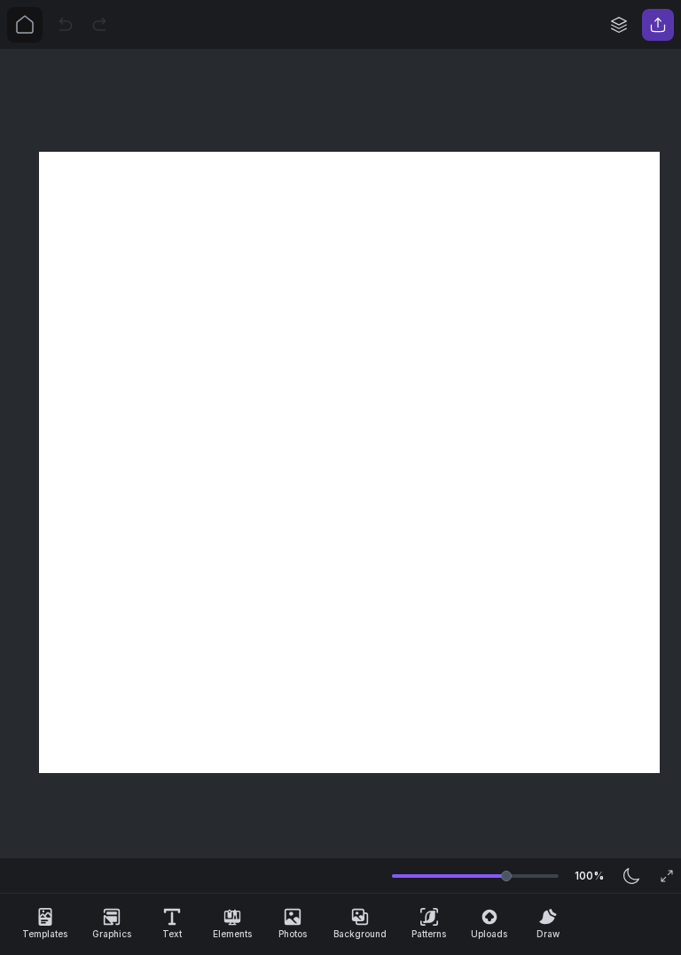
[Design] (619, 25)
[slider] (506, 876)
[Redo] (99, 25)
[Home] (25, 25)
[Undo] (66, 25)
